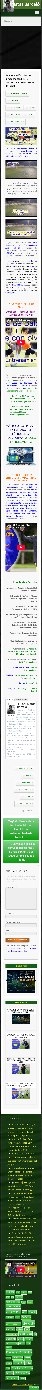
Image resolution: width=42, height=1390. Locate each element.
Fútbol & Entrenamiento (26, 662)
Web (7, 930)
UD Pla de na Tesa (22, 1373)
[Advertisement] (21, 47)
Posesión (9, 1347)
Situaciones (15, 114)
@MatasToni (31, 683)
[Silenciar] (30, 1276)
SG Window (34, 1387)
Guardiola (11, 1338)
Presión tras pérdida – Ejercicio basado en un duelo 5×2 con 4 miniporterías (21, 1211)
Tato (28, 1362)
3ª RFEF (10, 1292)
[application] (21, 1269)
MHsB (28, 1343)
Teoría (8, 1368)
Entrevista (10, 1329)
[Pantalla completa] (34, 1276)
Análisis (19, 1297)
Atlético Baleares (26, 768)
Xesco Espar (12, 1377)
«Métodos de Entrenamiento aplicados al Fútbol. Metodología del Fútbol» (22, 651)
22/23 (30, 1293)
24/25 (8, 1298)
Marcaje (22, 1343)
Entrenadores (16, 107)
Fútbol (32, 107)
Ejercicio (29, 775)
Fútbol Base (25, 1333)
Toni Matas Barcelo (22, 1368)
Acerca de (10, 699)
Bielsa (23, 1302)
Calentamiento (13, 1306)
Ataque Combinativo (19, 93)
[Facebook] (10, 718)
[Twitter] (13, 718)
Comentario (11, 887)
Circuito (32, 1312)
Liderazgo (29, 1339)
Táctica (30, 114)
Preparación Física (19, 1352)
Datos (17, 1317)
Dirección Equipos (13, 1324)
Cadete (30, 1302)
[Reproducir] (8, 1276)
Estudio (27, 1329)
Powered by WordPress (22, 1384)
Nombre (9, 913)
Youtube (22, 1378)
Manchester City (11, 1343)
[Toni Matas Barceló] (9, 6)
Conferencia (9, 1317)
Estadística (19, 1329)
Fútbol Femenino (26, 789)
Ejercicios (15, 100)
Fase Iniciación (27, 782)
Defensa (26, 1317)
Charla (24, 1312)
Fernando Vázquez (11, 1334)
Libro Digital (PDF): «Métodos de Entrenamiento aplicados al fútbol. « (23, 399)
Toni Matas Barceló (21, 4)
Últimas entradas (21, 699)
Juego (20, 1338)
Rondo (27, 1358)
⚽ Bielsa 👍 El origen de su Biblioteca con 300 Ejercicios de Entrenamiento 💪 (22, 1186)
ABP (12, 1298)
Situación (29, 796)
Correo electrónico (14, 922)
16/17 (18, 1293)
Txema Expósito (17, 121)
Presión (8, 1358)
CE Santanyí (13, 1312)
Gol (35, 1334)
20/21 (24, 1292)
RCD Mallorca (17, 1358)
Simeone (9, 1363)
